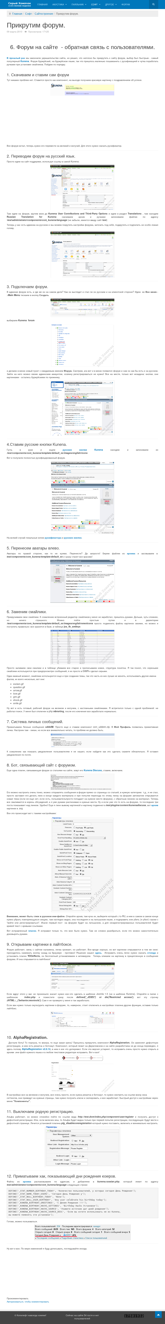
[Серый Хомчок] (20, 4)
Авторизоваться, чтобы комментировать (28, 1301)
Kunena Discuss (93, 770)
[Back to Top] (158, 1314)
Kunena (24, 61)
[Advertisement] (82, 119)
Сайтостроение (44, 13)
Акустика (58, 4)
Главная (42, 4)
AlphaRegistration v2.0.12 (36, 1049)
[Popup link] (82, 89)
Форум (125, 4)
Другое (110, 4)
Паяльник (78, 4)
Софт (94, 4)
